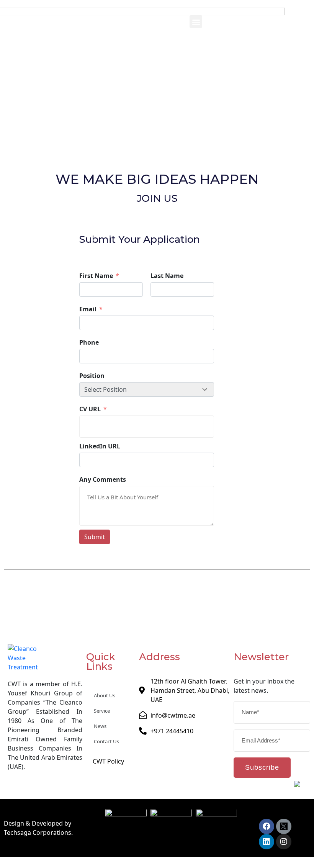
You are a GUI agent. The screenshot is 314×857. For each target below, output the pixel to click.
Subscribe (262, 767)
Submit (94, 537)
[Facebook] (266, 826)
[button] (196, 21)
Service (102, 710)
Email (88, 309)
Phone (89, 342)
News (100, 726)
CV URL (90, 409)
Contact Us (106, 741)
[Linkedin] (266, 841)
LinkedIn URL (99, 446)
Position (92, 375)
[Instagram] (283, 841)
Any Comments (102, 479)
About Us (104, 695)
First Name (96, 275)
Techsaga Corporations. (38, 832)
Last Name (166, 275)
